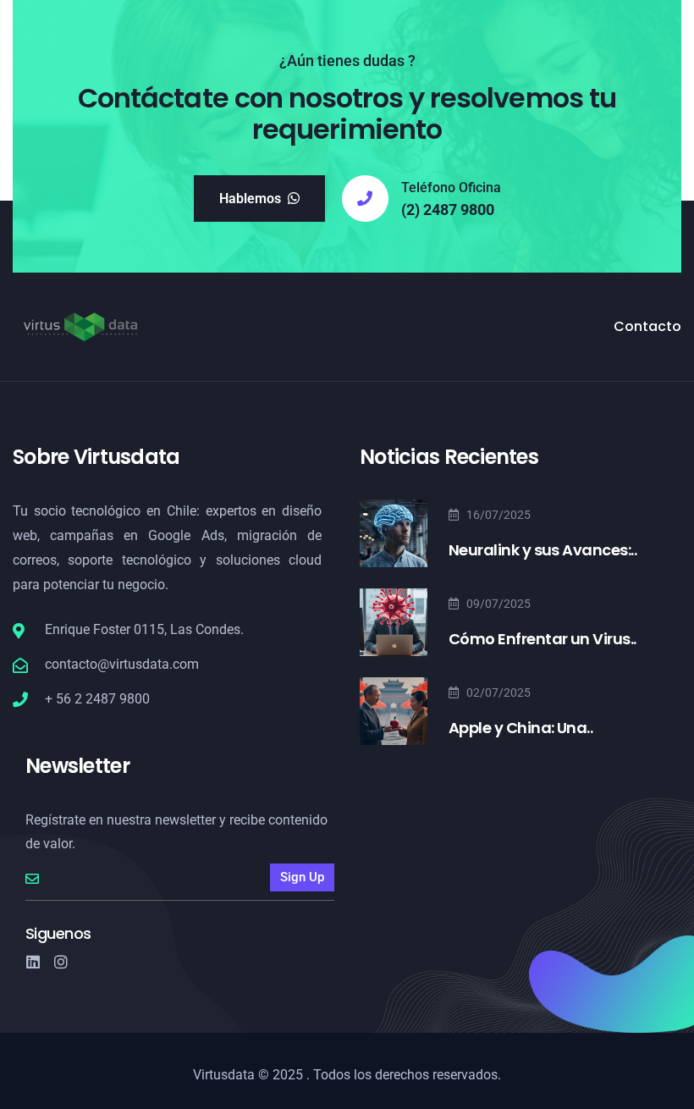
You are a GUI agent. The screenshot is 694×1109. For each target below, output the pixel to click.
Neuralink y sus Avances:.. (542, 550)
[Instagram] (61, 961)
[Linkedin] (33, 961)
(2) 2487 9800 (447, 210)
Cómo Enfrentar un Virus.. (542, 638)
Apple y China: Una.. (520, 727)
